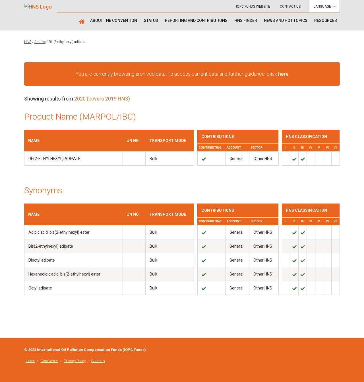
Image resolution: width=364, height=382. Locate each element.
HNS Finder (245, 20)
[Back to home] (38, 5)
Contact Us (290, 7)
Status (151, 20)
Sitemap (98, 361)
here (283, 74)
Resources (325, 20)
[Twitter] (338, 350)
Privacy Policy (75, 361)
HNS (27, 42)
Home (30, 361)
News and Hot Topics (285, 20)
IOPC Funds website (253, 7)
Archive (40, 42)
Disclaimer (49, 361)
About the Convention (113, 20)
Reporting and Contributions (196, 20)
